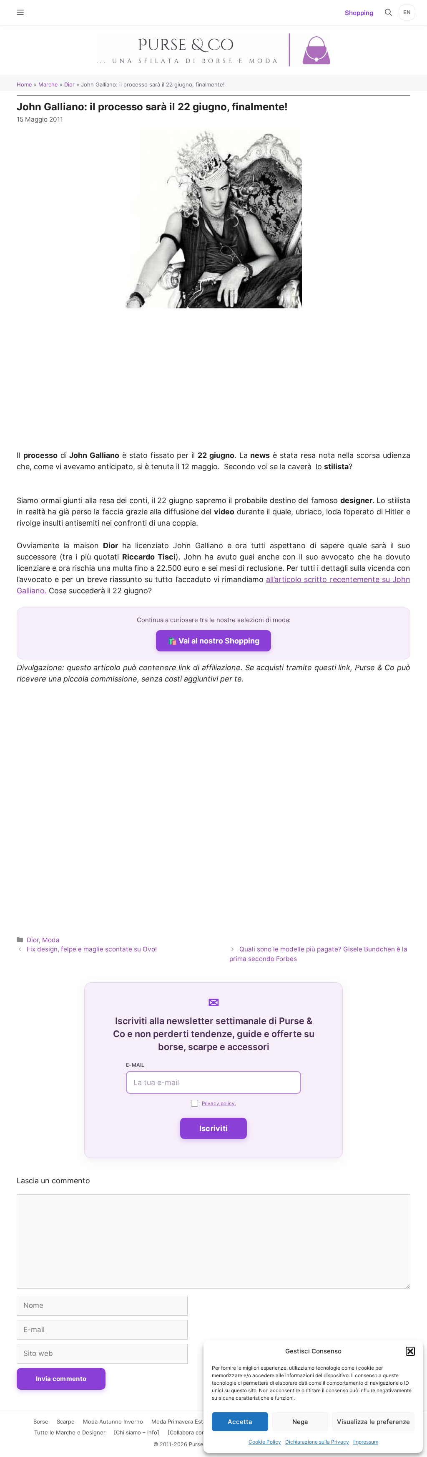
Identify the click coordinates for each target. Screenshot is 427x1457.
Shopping (359, 13)
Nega (300, 1422)
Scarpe (66, 1421)
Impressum (365, 1442)
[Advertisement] (213, 379)
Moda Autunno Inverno (113, 1421)
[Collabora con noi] (192, 1432)
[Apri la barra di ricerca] (388, 12)
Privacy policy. (219, 1103)
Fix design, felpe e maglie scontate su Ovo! (92, 949)
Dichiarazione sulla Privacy (317, 1442)
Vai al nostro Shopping (218, 640)
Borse (40, 1421)
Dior (69, 84)
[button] (410, 1351)
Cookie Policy (265, 1442)
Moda (51, 940)
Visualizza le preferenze (373, 1422)
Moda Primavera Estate (181, 1421)
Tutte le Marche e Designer (69, 1432)
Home (24, 84)
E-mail (135, 1065)
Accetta (240, 1422)
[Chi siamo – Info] (136, 1432)
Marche (48, 84)
